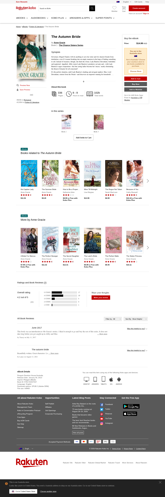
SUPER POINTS (104, 18)
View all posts (78, 433)
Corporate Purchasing (53, 414)
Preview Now (25, 85)
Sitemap (20, 427)
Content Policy (141, 449)
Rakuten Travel (114, 463)
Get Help (20, 424)
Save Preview (25, 90)
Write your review (101, 298)
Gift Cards (138, 2)
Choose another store (48, 491)
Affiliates (48, 407)
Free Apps (21, 417)
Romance (27, 100)
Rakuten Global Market (97, 463)
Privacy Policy (128, 449)
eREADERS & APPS (80, 18)
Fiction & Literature (32, 102)
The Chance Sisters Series (71, 45)
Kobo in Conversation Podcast (28, 410)
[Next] (148, 181)
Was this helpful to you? (136, 329)
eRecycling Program (25, 414)
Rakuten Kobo (26, 8)
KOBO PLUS (58, 18)
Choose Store (135, 71)
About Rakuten (141, 463)
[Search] (92, 8)
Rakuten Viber (80, 463)
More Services (127, 463)
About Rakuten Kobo (25, 404)
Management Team (24, 407)
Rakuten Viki (67, 463)
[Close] (160, 482)
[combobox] (113, 319)
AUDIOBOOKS (38, 18)
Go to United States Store (25, 491)
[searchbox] (66, 8)
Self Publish (49, 404)
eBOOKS (21, 18)
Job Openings (50, 410)
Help (147, 2)
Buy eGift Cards (23, 421)
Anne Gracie (59, 43)
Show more (102, 334)
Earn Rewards (21, 2)
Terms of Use (116, 449)
